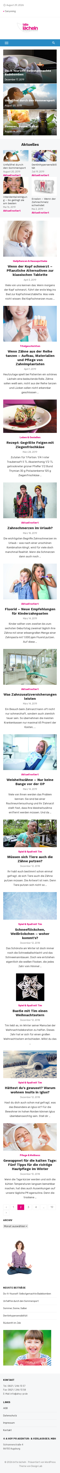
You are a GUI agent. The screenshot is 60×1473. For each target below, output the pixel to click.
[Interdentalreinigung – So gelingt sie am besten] (15, 185)
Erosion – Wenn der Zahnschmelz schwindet (44, 202)
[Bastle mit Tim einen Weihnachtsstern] (30, 987)
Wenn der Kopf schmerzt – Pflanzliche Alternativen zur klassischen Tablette (30, 270)
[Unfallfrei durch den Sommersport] (30, 96)
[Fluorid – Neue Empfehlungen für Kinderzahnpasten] (30, 581)
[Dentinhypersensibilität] (44, 156)
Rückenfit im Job (12, 1323)
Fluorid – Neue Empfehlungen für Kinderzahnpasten (30, 611)
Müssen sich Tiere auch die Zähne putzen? (30, 859)
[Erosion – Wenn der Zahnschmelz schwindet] (44, 186)
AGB (5, 1408)
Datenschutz (10, 1415)
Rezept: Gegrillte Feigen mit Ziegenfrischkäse (30, 445)
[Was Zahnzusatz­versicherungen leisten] (30, 667)
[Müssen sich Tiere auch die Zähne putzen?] (30, 833)
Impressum (9, 1423)
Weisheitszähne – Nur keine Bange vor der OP (30, 782)
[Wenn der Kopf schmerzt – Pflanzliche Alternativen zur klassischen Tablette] (30, 238)
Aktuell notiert (12, 175)
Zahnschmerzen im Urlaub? (30, 528)
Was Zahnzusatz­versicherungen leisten (30, 696)
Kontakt (7, 1430)
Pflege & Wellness (30, 1155)
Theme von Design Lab (30, 1466)
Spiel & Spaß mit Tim (30, 851)
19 (52, 1207)
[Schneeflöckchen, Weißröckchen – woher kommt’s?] (30, 906)
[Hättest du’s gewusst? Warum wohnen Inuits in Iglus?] (30, 1064)
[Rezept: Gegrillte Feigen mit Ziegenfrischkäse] (30, 416)
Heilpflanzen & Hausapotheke (30, 261)
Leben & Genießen (30, 437)
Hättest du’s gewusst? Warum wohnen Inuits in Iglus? (30, 1090)
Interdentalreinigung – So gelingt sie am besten (15, 200)
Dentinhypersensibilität (15, 1315)
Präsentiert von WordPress (42, 1462)
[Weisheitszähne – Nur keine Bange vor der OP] (30, 752)
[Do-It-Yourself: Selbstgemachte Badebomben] (30, 66)
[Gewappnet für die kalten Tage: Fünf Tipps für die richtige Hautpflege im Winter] (30, 1137)
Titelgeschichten (30, 346)
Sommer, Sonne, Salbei (15, 1308)
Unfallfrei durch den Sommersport (14, 166)
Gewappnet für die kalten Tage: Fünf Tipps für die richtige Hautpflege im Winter (30, 1164)
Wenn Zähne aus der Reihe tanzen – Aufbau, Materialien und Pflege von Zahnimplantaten (30, 357)
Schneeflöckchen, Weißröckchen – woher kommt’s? (30, 934)
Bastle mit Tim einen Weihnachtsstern (30, 1013)
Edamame (10, 11)
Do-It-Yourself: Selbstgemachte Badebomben (27, 1293)
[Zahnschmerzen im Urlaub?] (30, 500)
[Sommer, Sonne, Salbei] (30, 122)
